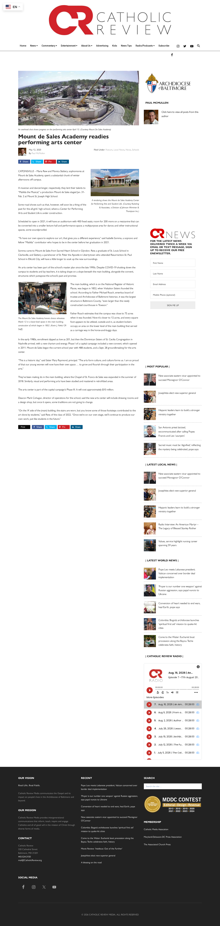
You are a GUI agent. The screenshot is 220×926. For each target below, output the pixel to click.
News (33, 45)
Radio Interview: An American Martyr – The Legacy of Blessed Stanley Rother (178, 526)
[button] (198, 46)
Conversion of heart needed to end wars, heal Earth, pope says (179, 605)
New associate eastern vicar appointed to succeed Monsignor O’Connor (179, 475)
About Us (86, 45)
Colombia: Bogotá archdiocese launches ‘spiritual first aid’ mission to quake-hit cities (178, 624)
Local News (119, 149)
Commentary (49, 45)
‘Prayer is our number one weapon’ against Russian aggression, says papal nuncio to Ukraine (180, 590)
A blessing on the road (91, 862)
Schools (135, 149)
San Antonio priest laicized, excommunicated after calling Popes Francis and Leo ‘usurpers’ (176, 431)
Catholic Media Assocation (156, 829)
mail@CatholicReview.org (30, 860)
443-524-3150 (24, 856)
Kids (114, 45)
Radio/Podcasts (144, 45)
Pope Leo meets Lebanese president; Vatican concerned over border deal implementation (176, 573)
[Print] (19, 427)
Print (23, 427)
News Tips (126, 45)
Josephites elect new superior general (177, 393)
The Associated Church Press (157, 844)
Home (23, 45)
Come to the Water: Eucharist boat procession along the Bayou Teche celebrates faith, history (176, 640)
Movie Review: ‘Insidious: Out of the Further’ (101, 848)
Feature (109, 149)
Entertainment (68, 45)
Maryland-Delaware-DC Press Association (163, 836)
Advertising (102, 45)
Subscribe (163, 45)
